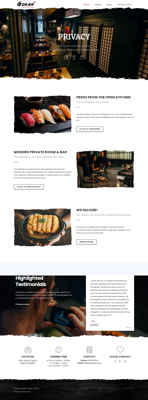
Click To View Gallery (29, 186)
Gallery (109, 377)
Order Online (86, 242)
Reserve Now (23, 304)
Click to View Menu (89, 129)
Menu (117, 377)
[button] (3, 40)
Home (100, 377)
